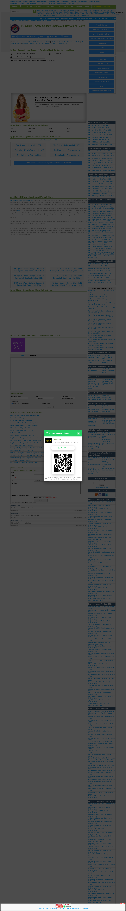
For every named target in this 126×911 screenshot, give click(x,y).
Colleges (68, 908)
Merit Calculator (77, 908)
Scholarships (54, 908)
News (47, 908)
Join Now (64, 448)
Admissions (40, 908)
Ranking (86, 908)
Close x (122, 903)
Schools (62, 908)
